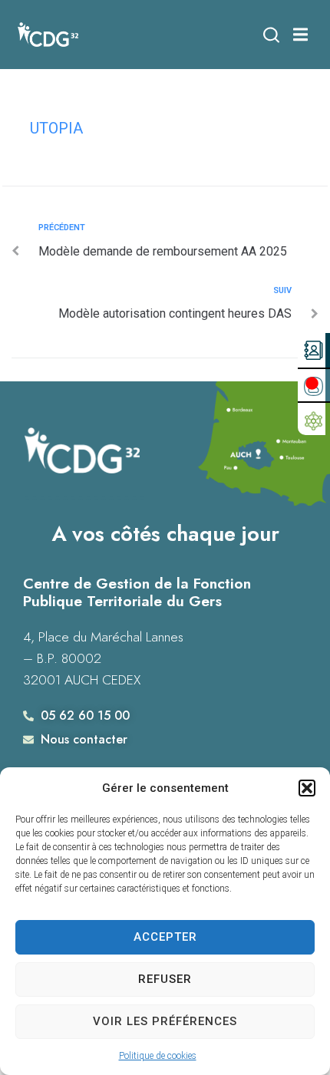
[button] (307, 788)
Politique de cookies (157, 1055)
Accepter (165, 937)
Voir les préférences (165, 1021)
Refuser (165, 979)
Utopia (56, 128)
